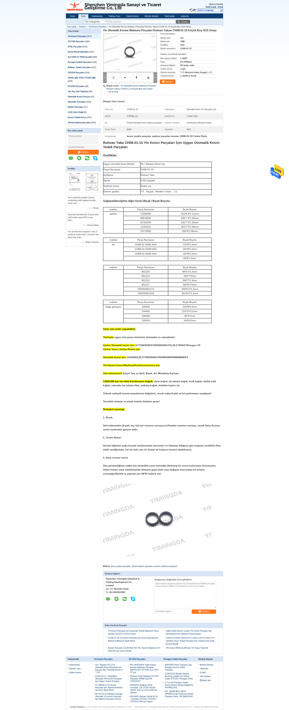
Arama (184, 22)
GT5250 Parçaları (76, 72)
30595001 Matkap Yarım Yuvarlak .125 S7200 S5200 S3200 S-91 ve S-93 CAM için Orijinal (143, 689)
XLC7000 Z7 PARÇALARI (80, 57)
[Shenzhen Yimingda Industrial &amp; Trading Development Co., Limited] (75, 6)
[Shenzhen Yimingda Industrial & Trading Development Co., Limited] (73, 160)
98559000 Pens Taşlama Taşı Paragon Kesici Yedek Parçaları (178, 667)
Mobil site (206, 680)
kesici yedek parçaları (121, 566)
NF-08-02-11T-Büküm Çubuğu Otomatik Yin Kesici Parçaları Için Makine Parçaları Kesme (109, 696)
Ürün (83, 16)
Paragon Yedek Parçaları (79, 62)
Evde (72, 16)
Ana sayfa (71, 27)
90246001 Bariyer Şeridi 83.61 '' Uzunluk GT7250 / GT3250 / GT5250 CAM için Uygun (144, 699)
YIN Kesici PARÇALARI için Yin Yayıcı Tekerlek (187, 648)
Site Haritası (205, 676)
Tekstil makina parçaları (79, 122)
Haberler (185, 16)
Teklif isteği (210, 7)
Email (220, 7)
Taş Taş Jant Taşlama (78, 91)
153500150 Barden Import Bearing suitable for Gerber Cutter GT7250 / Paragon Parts (179, 676)
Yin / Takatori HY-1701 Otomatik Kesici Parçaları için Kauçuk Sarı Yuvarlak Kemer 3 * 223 (109, 669)
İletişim (85, 152)
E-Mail (203, 672)
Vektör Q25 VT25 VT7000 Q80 (82, 78)
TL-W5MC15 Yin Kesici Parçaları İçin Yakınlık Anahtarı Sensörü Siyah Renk (109, 687)
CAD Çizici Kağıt (75, 112)
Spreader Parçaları (77, 102)
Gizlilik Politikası (77, 707)
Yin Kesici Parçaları (97, 27)
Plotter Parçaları (75, 107)
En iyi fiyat (113, 92)
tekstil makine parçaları (142, 566)
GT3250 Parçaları (76, 86)
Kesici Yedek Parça (77, 117)
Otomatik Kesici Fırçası (79, 97)
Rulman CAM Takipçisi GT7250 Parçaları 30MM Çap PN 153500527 (144, 678)
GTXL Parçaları (75, 46)
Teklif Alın (204, 669)
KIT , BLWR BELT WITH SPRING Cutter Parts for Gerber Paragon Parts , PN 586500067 (179, 694)
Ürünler (82, 27)
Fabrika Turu (114, 16)
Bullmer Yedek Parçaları (79, 67)
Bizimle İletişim (151, 16)
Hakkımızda (97, 16)
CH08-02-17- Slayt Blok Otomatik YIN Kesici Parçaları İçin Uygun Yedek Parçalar (108, 678)
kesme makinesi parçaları (165, 566)
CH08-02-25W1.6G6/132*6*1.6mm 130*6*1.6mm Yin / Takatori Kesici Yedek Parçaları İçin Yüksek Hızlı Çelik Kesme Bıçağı (190, 641)
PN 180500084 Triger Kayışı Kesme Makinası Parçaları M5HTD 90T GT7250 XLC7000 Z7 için (144, 669)
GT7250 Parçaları (76, 41)
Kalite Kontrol (132, 16)
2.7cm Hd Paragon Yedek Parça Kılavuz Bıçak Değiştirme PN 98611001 (179, 685)
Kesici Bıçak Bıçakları (78, 52)
